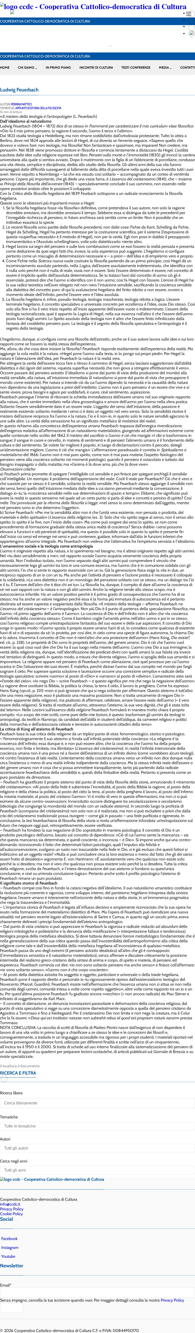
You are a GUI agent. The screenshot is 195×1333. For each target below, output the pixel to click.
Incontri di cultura (96, 67)
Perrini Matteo (21, 104)
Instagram (10, 1247)
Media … (165, 67)
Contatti (187, 67)
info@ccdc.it (10, 1204)
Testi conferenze (135, 67)
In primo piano (58, 67)
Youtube (8, 1256)
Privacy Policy (11, 1209)
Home (4, 67)
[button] (4, 1078)
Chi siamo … (27, 67)
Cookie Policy (11, 1213)
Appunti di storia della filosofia (38, 108)
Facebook (9, 1238)
